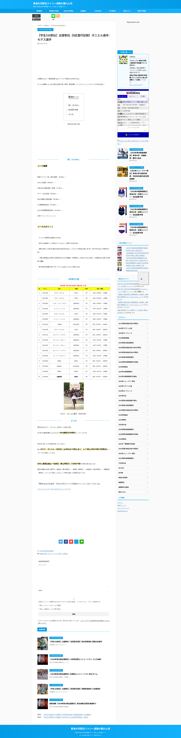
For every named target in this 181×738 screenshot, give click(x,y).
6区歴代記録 (43, 554)
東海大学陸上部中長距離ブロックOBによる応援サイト (90, 732)
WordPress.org (122, 511)
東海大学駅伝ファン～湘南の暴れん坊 (52, 3)
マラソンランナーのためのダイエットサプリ (54, 489)
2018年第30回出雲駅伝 (46, 551)
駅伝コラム (127, 11)
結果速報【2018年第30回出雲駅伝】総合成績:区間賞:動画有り (72, 703)
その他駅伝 (112, 11)
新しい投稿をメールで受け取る (50, 609)
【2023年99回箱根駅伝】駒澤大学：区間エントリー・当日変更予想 (139, 230)
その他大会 (97, 11)
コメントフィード (123, 508)
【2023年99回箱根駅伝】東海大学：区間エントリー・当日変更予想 (139, 194)
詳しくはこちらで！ (136, 85)
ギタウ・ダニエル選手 (55, 554)
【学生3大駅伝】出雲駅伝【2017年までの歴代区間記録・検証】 (66, 717)
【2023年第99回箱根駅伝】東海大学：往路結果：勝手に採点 (138, 155)
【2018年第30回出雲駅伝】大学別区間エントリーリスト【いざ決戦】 (75, 659)
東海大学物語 (142, 11)
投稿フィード (121, 505)
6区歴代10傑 (73, 110)
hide (76, 97)
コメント (42, 565)
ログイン (120, 502)
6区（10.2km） (74, 105)
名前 (40, 590)
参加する (146, 130)
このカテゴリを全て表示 (133, 127)
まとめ (70, 114)
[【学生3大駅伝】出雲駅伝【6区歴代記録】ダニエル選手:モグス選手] (76, 542)
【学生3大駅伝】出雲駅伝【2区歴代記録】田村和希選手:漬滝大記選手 (75, 641)
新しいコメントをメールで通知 (50, 605)
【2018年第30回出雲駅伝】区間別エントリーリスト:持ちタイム (73, 674)
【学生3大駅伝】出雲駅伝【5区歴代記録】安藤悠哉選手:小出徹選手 (74, 688)
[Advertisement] (73, 60)
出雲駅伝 (83, 11)
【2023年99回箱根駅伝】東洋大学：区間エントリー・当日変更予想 (139, 212)
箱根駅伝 (39, 11)
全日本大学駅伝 (68, 11)
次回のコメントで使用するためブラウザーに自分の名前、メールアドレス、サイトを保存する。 (69, 602)
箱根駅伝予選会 (54, 11)
